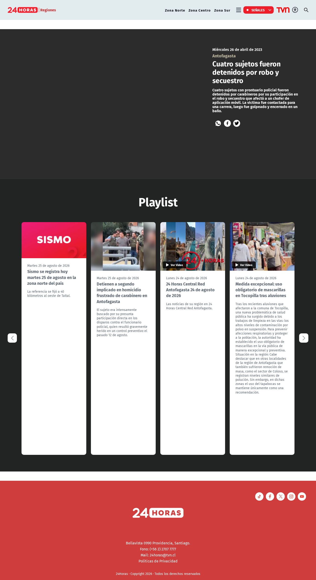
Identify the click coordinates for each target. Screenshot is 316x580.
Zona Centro (200, 10)
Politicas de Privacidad (158, 561)
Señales (258, 9)
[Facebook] (227, 123)
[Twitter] (236, 123)
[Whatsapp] (218, 123)
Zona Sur (222, 10)
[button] (303, 338)
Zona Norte (175, 10)
